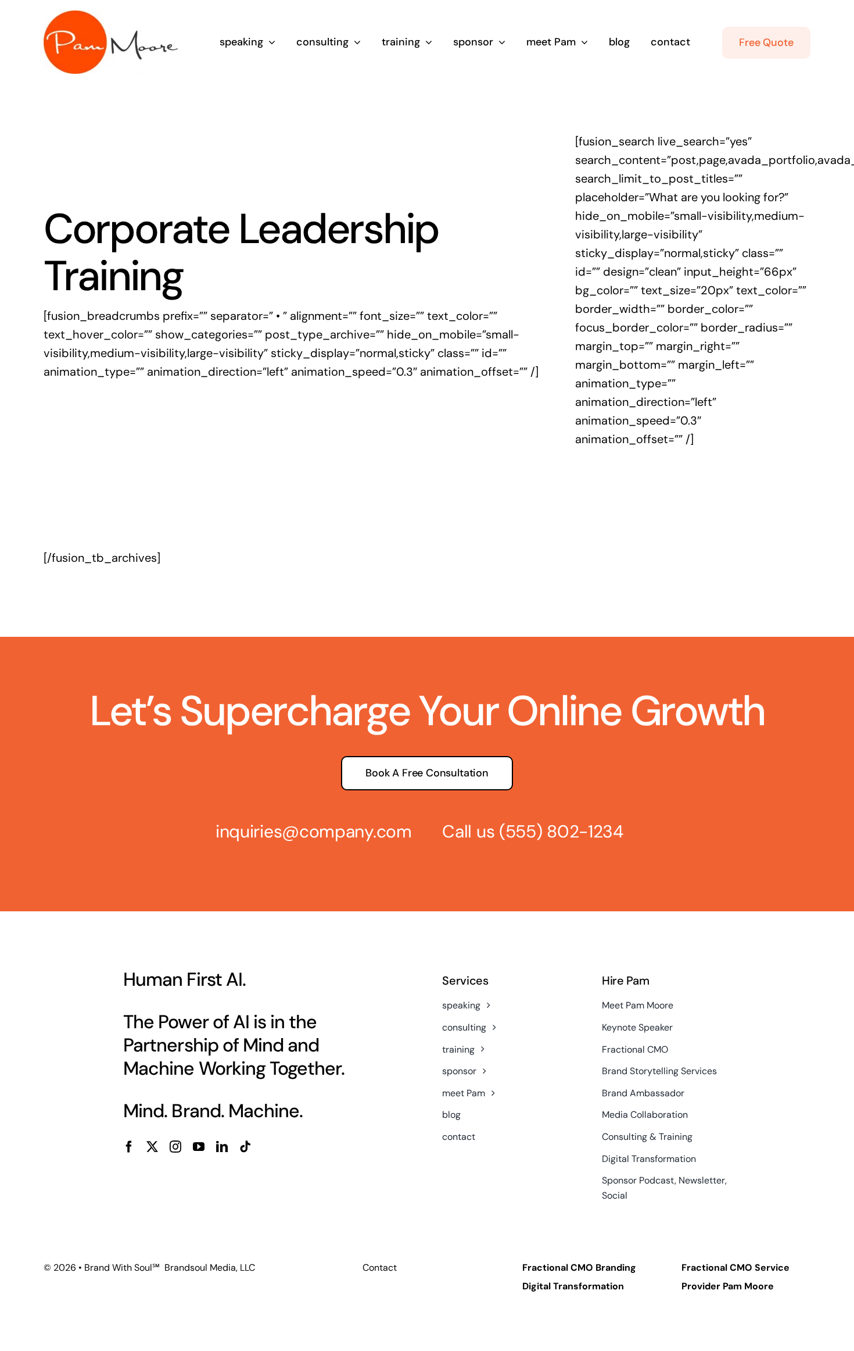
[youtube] (198, 1147)
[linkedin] (222, 1147)
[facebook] (129, 1147)
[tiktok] (245, 1147)
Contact (380, 1267)
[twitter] (152, 1147)
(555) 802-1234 (561, 831)
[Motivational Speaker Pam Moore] (111, 16)
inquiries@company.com (314, 831)
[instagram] (175, 1147)
